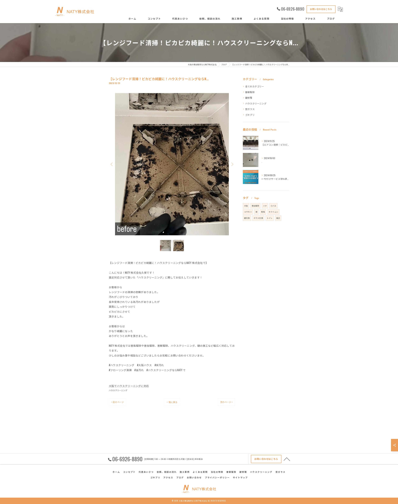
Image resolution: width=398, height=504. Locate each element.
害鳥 (263, 211)
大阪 (246, 205)
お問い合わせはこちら (321, 9)
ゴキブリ (250, 114)
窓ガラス (250, 109)
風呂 (278, 218)
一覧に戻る (171, 402)
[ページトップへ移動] (287, 459)
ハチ (265, 205)
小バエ (273, 205)
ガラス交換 (258, 218)
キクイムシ (273, 211)
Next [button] (232, 164)
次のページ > (226, 402)
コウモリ (248, 211)
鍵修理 (248, 97)
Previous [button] (112, 164)
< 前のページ (117, 402)
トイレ (270, 218)
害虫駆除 (255, 205)
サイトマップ (240, 477)
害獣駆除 (250, 92)
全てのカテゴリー (254, 86)
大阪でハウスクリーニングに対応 (129, 386)
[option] (172, 164)
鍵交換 (247, 218)
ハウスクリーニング (118, 390)
